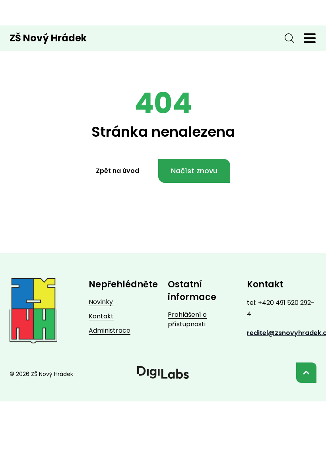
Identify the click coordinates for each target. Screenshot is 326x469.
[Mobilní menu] (310, 38)
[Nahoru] (306, 372)
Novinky (101, 301)
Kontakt (101, 316)
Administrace (109, 330)
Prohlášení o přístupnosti (187, 319)
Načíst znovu (194, 171)
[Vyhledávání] (289, 38)
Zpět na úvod (117, 170)
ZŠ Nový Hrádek (48, 38)
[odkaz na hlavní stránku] (33, 310)
